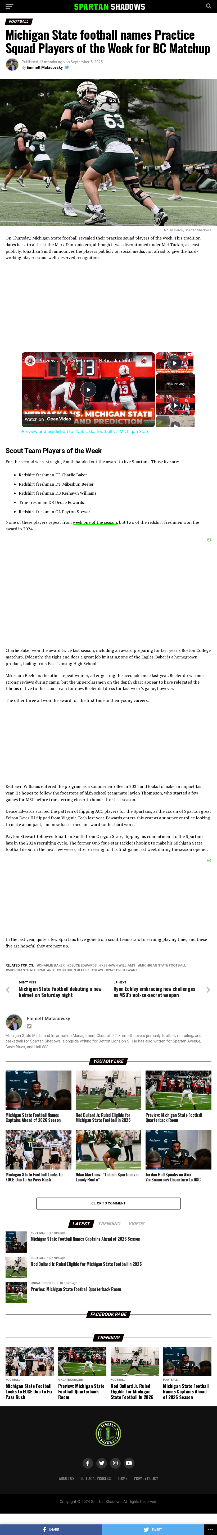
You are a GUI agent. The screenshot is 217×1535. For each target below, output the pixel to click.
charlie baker (52, 965)
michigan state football (163, 965)
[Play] (175, 405)
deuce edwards (83, 965)
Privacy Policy (146, 1478)
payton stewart (122, 970)
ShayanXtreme (121, 1506)
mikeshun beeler (73, 970)
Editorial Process (96, 1478)
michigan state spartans (31, 970)
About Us (66, 1478)
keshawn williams (118, 965)
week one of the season (95, 522)
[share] (144, 358)
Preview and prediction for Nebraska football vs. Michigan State (87, 360)
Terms (122, 1478)
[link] (30, 360)
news (98, 970)
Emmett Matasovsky (45, 67)
